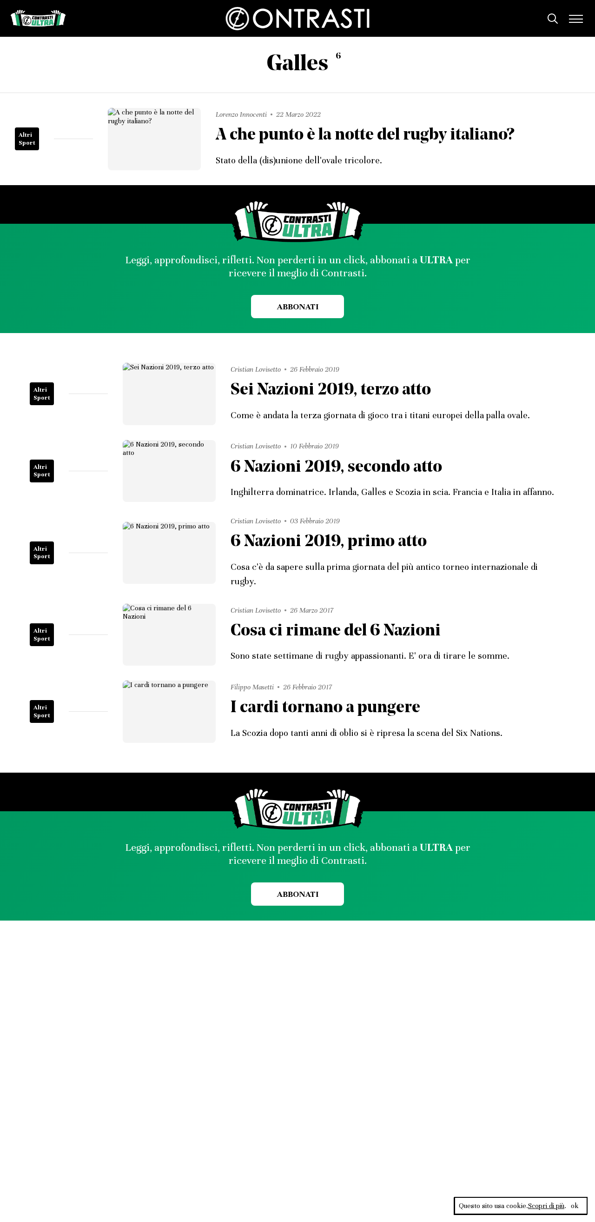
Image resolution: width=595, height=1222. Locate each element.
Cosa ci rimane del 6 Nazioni (336, 631)
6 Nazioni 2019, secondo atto (336, 468)
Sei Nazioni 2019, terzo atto (331, 390)
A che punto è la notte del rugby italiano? (365, 135)
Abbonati (297, 306)
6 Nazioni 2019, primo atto (329, 542)
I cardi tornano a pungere (325, 708)
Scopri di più (546, 1206)
